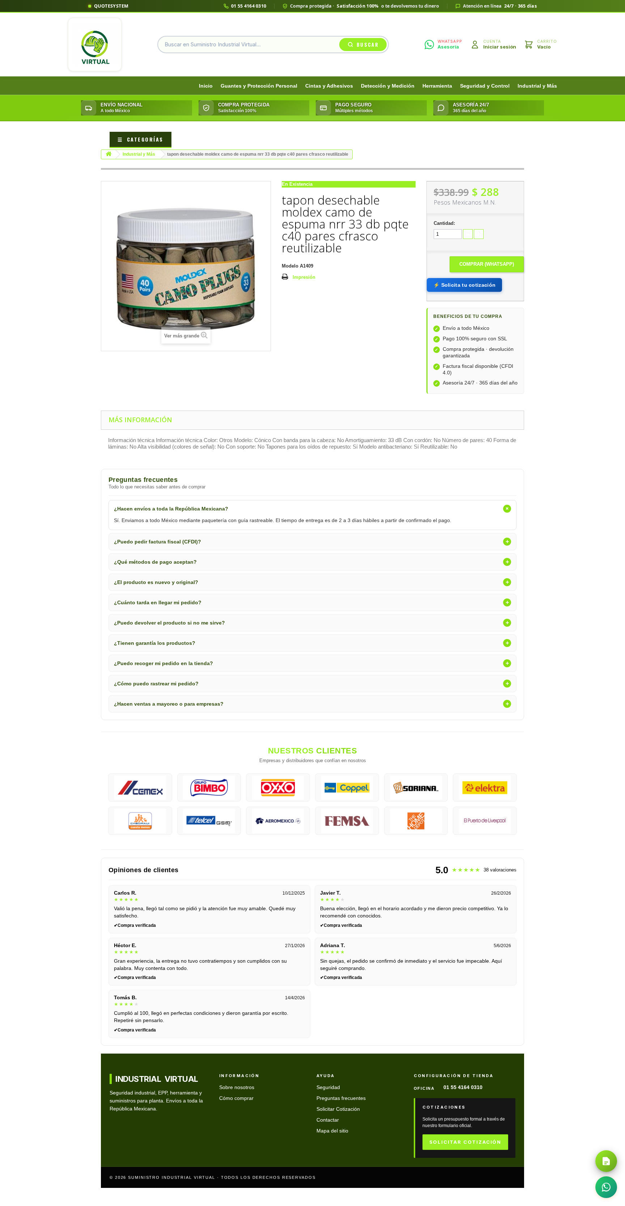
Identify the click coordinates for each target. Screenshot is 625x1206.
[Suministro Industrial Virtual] (95, 44)
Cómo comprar (236, 1098)
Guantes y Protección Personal (259, 86)
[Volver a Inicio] (108, 154)
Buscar (368, 44)
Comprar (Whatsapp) (486, 264)
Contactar (327, 1120)
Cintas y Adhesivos (329, 86)
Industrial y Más (537, 86)
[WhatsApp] (606, 1187)
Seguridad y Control (485, 86)
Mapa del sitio (332, 1131)
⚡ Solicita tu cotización (464, 285)
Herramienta (437, 86)
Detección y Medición (387, 86)
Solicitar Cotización (338, 1109)
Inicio (206, 86)
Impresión (304, 277)
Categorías (140, 139)
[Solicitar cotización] (606, 1161)
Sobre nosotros (236, 1087)
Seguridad (328, 1087)
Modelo (290, 266)
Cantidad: (444, 223)
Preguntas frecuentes (341, 1098)
